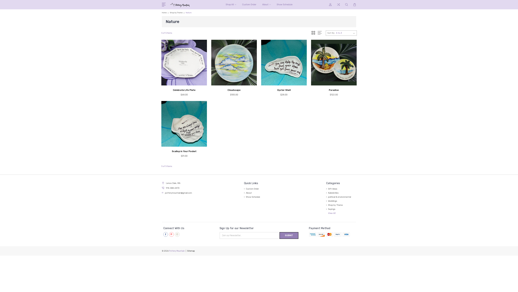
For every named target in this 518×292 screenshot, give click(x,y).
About (265, 4)
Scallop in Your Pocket (184, 151)
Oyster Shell (284, 90)
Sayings (331, 209)
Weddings (332, 201)
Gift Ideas (332, 189)
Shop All (230, 4)
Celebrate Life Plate (184, 90)
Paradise (334, 90)
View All (332, 213)
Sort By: (331, 33)
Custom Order (249, 4)
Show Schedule (284, 4)
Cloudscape (234, 90)
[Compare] (338, 6)
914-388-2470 (172, 188)
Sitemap (191, 251)
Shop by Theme (335, 205)
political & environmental (339, 197)
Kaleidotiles (333, 193)
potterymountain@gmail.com (178, 193)
